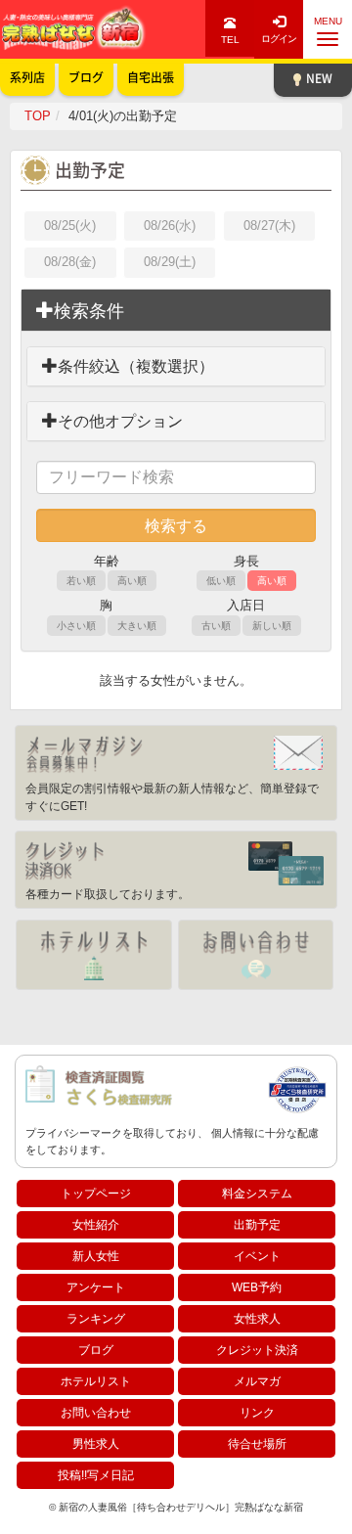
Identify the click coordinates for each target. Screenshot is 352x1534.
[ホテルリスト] (94, 955)
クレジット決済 (257, 1350)
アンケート (95, 1287)
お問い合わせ (96, 1413)
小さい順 (76, 625)
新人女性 (95, 1256)
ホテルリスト (96, 1381)
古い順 (216, 625)
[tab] (176, 311)
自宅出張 (150, 77)
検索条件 (89, 311)
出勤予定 (257, 1225)
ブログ (95, 1350)
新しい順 (271, 625)
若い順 (81, 580)
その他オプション (120, 421)
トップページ (96, 1193)
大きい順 (136, 625)
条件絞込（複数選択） (136, 366)
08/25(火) (70, 225)
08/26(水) (170, 225)
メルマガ (257, 1381)
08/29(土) (170, 261)
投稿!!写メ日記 (96, 1475)
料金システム (257, 1193)
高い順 (132, 580)
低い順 (221, 580)
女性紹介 (95, 1225)
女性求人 (257, 1319)
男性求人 (95, 1444)
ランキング (95, 1319)
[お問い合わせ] (256, 955)
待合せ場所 (257, 1444)
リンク (257, 1413)
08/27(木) (269, 225)
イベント (257, 1256)
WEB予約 (257, 1287)
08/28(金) (70, 261)
